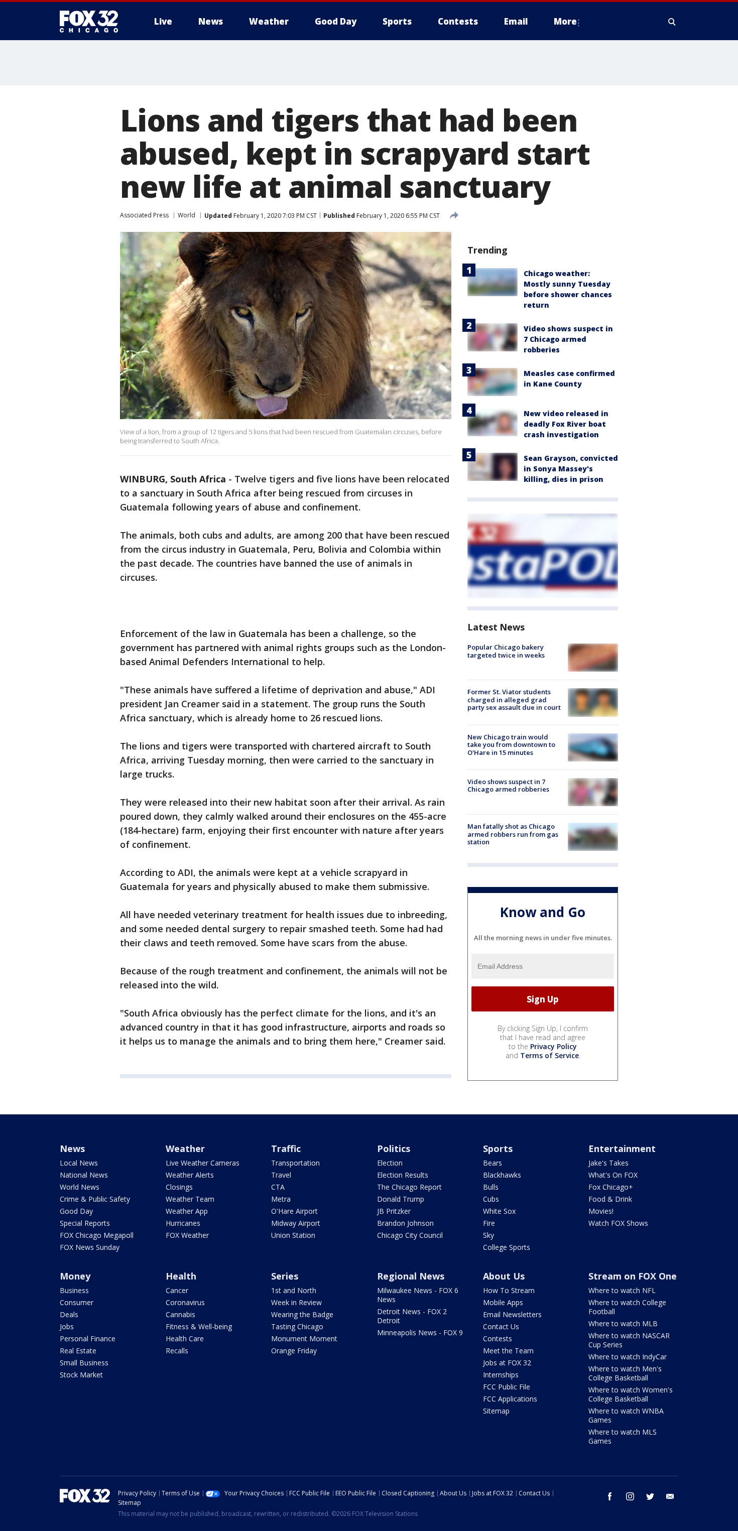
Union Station (293, 1235)
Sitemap (496, 1411)
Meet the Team (508, 1350)
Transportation (295, 1163)
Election (390, 1163)
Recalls (177, 1350)
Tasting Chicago (297, 1326)
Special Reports (85, 1223)
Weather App (187, 1211)
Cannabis (180, 1314)
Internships (501, 1374)
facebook (610, 1496)
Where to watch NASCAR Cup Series (629, 1340)
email (670, 1496)
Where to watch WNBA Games (626, 1415)
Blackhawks (502, 1175)
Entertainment (622, 1148)
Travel (281, 1175)
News (72, 1148)
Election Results (402, 1175)
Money (75, 1276)
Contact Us (501, 1326)
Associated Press (144, 215)
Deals (69, 1314)
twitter (650, 1496)
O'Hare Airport (294, 1211)
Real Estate (78, 1350)
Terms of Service (549, 1055)
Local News (79, 1163)
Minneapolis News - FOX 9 (420, 1332)
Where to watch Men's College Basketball (625, 1373)
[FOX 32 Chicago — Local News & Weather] (93, 22)
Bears (492, 1163)
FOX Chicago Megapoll (97, 1235)
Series (284, 1276)
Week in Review (296, 1302)
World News (79, 1187)
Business (74, 1290)
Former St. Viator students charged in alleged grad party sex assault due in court (514, 699)
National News (84, 1175)
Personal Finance (87, 1338)
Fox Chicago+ (610, 1187)
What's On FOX (613, 1175)
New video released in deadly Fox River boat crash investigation (566, 424)
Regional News (410, 1276)
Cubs (491, 1199)
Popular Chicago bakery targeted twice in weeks (506, 651)
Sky (488, 1235)
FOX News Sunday (89, 1247)
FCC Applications (510, 1399)
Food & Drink (610, 1199)
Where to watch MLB (623, 1323)
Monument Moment (304, 1338)
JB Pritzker (394, 1211)
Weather (185, 1148)
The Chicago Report (409, 1187)
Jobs (67, 1326)
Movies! (600, 1211)
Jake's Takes (608, 1163)
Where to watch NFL (622, 1290)
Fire (489, 1223)
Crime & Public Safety (95, 1199)
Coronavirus (185, 1302)
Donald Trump (400, 1199)
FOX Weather (187, 1235)
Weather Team (190, 1199)
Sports (498, 1148)
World (186, 215)
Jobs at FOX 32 (507, 1362)
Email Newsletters (512, 1314)
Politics (393, 1148)
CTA (278, 1187)
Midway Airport (295, 1223)
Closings (179, 1187)
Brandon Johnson (405, 1223)
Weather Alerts (190, 1175)
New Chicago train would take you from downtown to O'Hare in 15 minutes (511, 744)
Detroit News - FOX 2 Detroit (412, 1316)
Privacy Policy (553, 1046)
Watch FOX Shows (618, 1223)
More (565, 21)
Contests (497, 1338)
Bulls (491, 1187)
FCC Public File (506, 1386)
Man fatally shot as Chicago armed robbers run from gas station (512, 834)
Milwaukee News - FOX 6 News (417, 1295)
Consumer (76, 1302)
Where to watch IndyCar (627, 1356)
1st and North (293, 1290)
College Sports (506, 1247)
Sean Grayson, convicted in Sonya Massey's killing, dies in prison (571, 468)
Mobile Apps (503, 1302)
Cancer (177, 1290)
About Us (504, 1276)
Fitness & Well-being (199, 1326)
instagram (630, 1496)
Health (181, 1276)
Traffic (286, 1148)
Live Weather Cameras (202, 1163)
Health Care (185, 1338)
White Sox (499, 1211)
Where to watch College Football (627, 1307)
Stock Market (81, 1374)
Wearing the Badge (302, 1314)
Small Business (84, 1362)
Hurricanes (183, 1223)
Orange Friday (294, 1350)
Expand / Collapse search (672, 21)
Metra (281, 1199)
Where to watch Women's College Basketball (630, 1394)
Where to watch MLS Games (622, 1436)
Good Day (76, 1211)
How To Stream (509, 1290)
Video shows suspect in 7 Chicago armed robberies (568, 339)
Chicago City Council (410, 1235)
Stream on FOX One (632, 1276)
